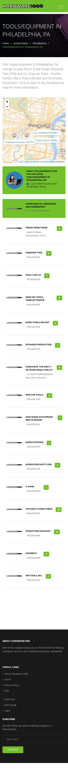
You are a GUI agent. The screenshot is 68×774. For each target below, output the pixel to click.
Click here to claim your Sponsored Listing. (41, 185)
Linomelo (31, 553)
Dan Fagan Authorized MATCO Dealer (39, 418)
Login (7, 710)
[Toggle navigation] (61, 7)
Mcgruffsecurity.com (38, 464)
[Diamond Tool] (27, 135)
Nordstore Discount (38, 531)
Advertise (9, 699)
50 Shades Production (15, 142)
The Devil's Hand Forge (39, 508)
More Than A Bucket (38, 322)
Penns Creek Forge (36, 227)
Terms (7, 679)
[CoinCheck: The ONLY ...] (48, 126)
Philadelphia (40, 43)
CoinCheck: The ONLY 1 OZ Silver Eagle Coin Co (39, 368)
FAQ (6, 690)
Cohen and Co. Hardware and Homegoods (41, 205)
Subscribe (13, 749)
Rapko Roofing (34, 442)
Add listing (10, 705)
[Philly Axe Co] (39, 126)
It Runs (30, 486)
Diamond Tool (27, 141)
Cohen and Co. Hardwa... (47, 140)
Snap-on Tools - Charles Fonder (35, 298)
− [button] (7, 107)
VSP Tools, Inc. (34, 575)
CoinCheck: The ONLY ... (48, 132)
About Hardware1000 (16, 673)
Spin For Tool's (34, 394)
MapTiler (36, 161)
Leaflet (26, 161)
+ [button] (7, 102)
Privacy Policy (11, 685)
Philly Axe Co (33, 274)
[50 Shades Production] (14, 135)
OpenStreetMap (48, 161)
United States (20, 43)
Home (5, 43)
